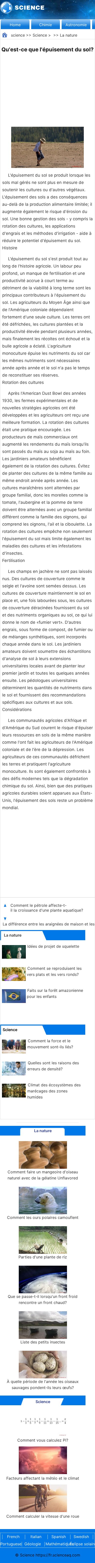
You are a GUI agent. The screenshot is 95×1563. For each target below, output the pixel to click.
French (13, 1536)
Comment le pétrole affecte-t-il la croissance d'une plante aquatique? (47, 908)
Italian (35, 1536)
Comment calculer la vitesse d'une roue (42, 1516)
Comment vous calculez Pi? (42, 1440)
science (18, 35)
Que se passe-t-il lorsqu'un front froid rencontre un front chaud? (42, 1299)
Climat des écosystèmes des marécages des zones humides (54, 1090)
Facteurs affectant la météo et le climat (42, 1478)
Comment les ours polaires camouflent (42, 1217)
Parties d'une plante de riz (43, 1257)
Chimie (45, 24)
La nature (68, 35)
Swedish (81, 1536)
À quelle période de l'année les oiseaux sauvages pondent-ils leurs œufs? (43, 1384)
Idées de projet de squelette (53, 946)
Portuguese (10, 1543)
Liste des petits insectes (42, 1342)
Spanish (58, 1536)
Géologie (32, 1543)
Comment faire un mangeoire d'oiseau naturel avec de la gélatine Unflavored (43, 1174)
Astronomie (76, 24)
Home (15, 24)
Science (40, 35)
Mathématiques (55, 1543)
